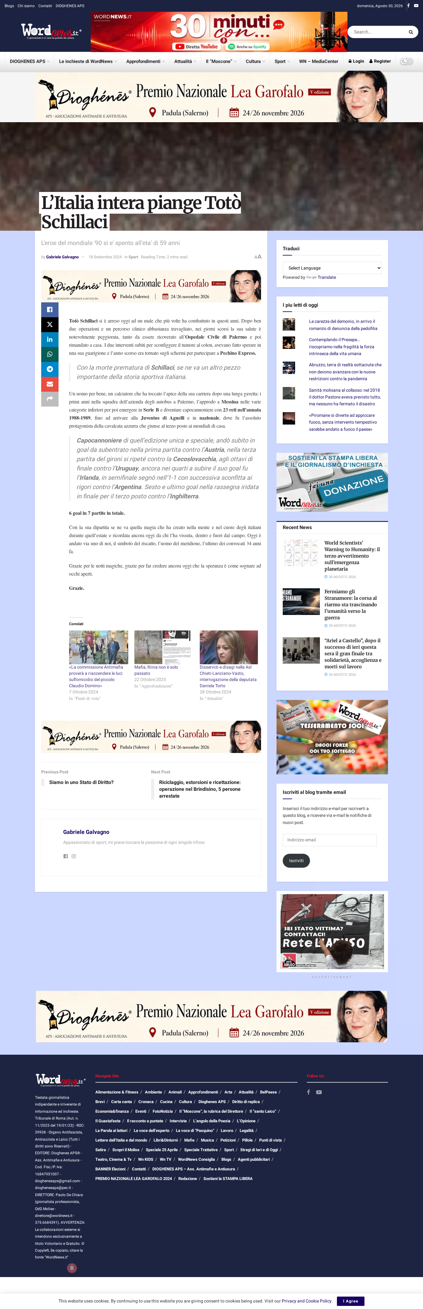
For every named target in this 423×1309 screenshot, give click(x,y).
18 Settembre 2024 (105, 257)
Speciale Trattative (201, 1150)
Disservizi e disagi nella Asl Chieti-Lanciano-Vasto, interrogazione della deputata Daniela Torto (228, 676)
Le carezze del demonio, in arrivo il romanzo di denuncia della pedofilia (343, 325)
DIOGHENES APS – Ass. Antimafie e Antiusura (193, 1169)
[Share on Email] (50, 384)
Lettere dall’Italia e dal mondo (121, 1140)
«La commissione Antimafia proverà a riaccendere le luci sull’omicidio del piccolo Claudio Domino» (96, 676)
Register (382, 61)
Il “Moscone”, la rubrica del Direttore (211, 1111)
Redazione (187, 1179)
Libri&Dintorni (166, 1140)
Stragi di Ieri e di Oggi (259, 1150)
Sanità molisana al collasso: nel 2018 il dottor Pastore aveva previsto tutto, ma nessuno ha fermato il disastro (345, 397)
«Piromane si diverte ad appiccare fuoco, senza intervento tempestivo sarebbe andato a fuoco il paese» (343, 422)
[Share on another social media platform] (50, 399)
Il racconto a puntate (145, 1121)
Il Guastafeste (107, 1121)
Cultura (253, 61)
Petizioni (228, 1140)
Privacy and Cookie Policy (307, 1301)
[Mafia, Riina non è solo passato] (164, 647)
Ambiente (153, 1092)
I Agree (350, 1301)
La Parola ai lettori (111, 1130)
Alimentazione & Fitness (116, 1092)
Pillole (247, 1140)
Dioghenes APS (212, 1102)
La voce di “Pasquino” (195, 1130)
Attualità (183, 61)
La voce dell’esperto (151, 1130)
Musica (207, 1140)
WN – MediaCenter (318, 61)
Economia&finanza (112, 1111)
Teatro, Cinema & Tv (113, 1159)
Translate (327, 277)
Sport (280, 61)
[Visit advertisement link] (219, 31)
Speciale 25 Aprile (162, 1150)
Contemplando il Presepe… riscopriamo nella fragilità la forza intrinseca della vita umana (341, 346)
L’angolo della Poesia (211, 1121)
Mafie (189, 1140)
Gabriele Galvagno (62, 257)
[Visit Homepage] (43, 32)
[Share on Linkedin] (50, 339)
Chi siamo (26, 6)
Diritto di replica (246, 1102)
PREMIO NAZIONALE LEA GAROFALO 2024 (133, 1179)
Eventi (140, 1111)
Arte (228, 1092)
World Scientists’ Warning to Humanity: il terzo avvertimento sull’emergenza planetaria (352, 556)
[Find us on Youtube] (416, 6)
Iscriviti (296, 860)
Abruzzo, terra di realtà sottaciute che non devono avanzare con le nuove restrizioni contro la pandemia (345, 372)
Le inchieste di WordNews (86, 61)
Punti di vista (270, 1140)
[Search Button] (412, 32)
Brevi (100, 1102)
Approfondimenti (143, 61)
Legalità (247, 1130)
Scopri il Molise (125, 1150)
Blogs (9, 6)
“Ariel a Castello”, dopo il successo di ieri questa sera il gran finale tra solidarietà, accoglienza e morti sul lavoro (353, 654)
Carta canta (121, 1102)
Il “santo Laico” (263, 1111)
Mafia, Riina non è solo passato (156, 670)
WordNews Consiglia (196, 1159)
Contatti (45, 6)
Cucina (166, 1102)
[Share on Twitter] (50, 324)
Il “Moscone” (219, 61)
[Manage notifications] (72, 1268)
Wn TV (166, 1159)
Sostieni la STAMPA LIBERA (228, 1179)
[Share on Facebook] (50, 309)
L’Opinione (246, 1121)
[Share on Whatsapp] (50, 354)
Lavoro (227, 1130)
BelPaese (268, 1092)
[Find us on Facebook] (408, 6)
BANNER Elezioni (110, 1169)
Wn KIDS (145, 1159)
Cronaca (146, 1102)
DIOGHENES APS (70, 6)
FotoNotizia (163, 1111)
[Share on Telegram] (50, 369)
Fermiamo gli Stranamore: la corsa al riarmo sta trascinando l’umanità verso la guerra (351, 605)
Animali (175, 1092)
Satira (100, 1150)
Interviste (178, 1121)
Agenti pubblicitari (254, 1159)
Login (358, 61)
